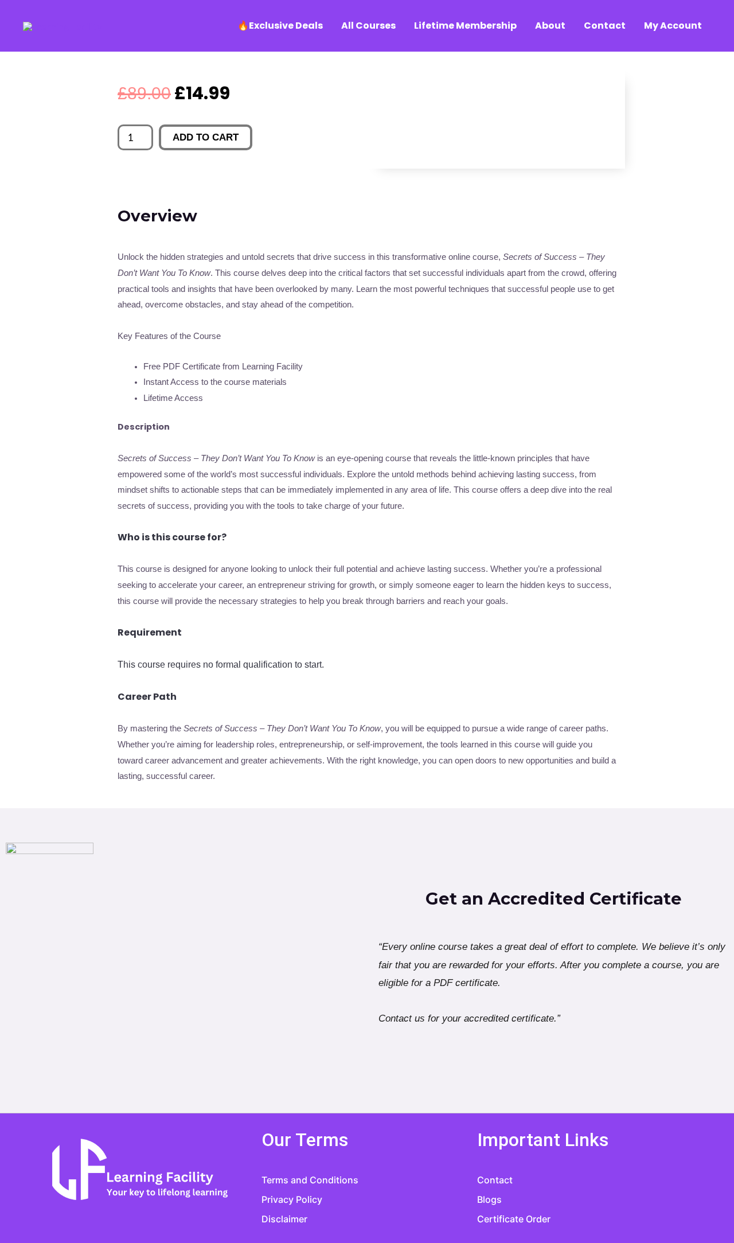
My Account (673, 25)
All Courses (368, 25)
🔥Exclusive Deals (280, 25)
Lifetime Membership (465, 25)
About (550, 25)
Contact (605, 25)
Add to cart (206, 137)
